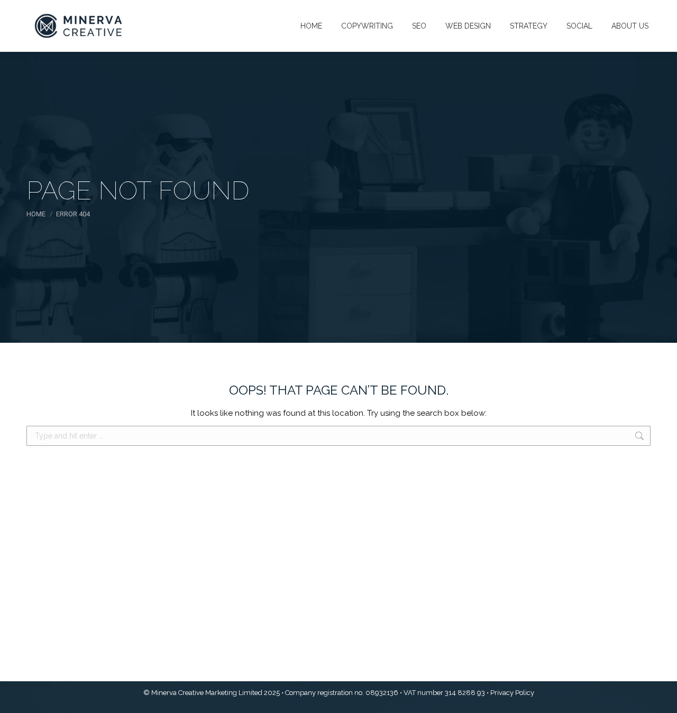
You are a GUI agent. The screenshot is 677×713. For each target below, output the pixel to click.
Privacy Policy (512, 693)
